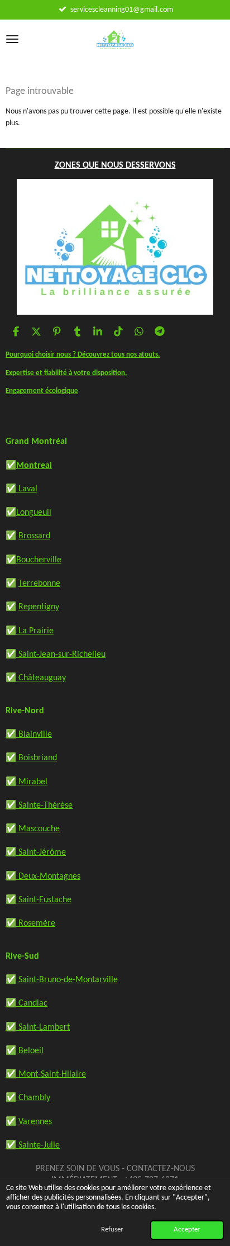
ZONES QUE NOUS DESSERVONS (115, 165)
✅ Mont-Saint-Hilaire (46, 1074)
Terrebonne (39, 583)
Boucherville (38, 560)
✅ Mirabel (26, 782)
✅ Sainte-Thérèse (39, 805)
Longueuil (33, 512)
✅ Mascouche (33, 829)
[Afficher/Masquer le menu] (12, 39)
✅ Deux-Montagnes (43, 876)
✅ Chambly (28, 1097)
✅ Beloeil (25, 1050)
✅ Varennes (29, 1121)
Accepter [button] (187, 1229)
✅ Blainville (29, 734)
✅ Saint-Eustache (38, 900)
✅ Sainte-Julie (33, 1145)
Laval (26, 489)
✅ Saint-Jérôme (36, 852)
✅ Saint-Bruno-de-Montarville (62, 979)
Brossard (34, 536)
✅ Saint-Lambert (38, 1027)
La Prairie (35, 631)
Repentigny (38, 607)
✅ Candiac (26, 1003)
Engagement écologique (42, 391)
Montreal (34, 465)
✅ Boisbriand (31, 758)
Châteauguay (41, 678)
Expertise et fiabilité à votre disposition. (66, 373)
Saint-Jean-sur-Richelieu (61, 654)
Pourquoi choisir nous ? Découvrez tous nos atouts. (83, 354)
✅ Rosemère (30, 923)
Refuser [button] (112, 1229)
